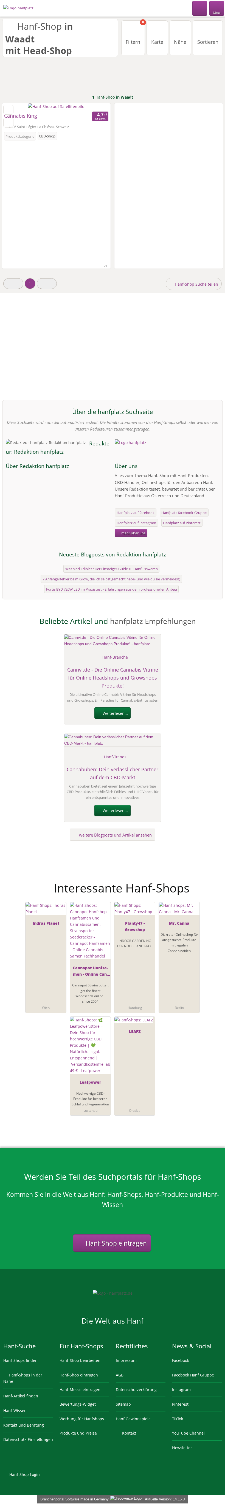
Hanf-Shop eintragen (115, 1243)
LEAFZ (135, 1031)
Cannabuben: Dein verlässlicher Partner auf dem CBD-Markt (112, 773)
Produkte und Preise (78, 1433)
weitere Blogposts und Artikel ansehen (115, 835)
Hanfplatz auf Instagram (136, 522)
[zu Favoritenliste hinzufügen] (8, 110)
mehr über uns (132, 533)
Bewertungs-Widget (78, 1404)
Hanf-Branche (115, 657)
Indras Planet (46, 923)
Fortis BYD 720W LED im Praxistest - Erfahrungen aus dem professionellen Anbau (111, 589)
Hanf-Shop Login (24, 1474)
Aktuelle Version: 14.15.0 (165, 1499)
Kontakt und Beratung (23, 1425)
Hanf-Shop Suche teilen (196, 284)
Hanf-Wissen (15, 1410)
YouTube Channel (188, 1433)
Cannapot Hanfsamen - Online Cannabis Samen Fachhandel (90, 972)
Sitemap (123, 1404)
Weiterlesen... (115, 713)
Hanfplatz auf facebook (135, 512)
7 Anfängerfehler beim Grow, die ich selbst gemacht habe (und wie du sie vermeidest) (111, 579)
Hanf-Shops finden (20, 1360)
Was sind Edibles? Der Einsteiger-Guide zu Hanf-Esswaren (111, 568)
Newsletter (182, 1447)
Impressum (126, 1360)
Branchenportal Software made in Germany (73, 1499)
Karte (157, 42)
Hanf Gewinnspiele (133, 1418)
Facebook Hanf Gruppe (193, 1375)
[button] (13, 283)
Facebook (180, 1360)
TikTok (177, 1418)
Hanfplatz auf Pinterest (182, 522)
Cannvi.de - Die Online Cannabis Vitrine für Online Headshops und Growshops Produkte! (112, 677)
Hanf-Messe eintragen (80, 1389)
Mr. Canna (179, 923)
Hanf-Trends (115, 756)
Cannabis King (20, 115)
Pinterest (180, 1404)
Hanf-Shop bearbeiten (80, 1360)
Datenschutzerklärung (136, 1389)
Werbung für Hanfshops (82, 1418)
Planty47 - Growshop (135, 926)
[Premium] (213, 883)
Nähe (180, 42)
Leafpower (90, 1082)
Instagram (181, 1389)
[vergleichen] (8, 123)
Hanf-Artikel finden (20, 1395)
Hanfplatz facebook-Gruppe (184, 512)
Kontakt (128, 1433)
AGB (119, 1375)
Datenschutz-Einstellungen (28, 1439)
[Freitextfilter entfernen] (200, 8)
